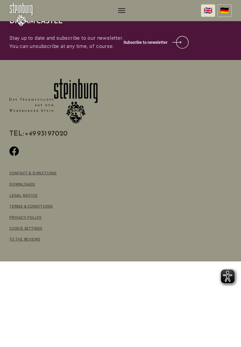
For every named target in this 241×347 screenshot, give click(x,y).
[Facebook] (14, 151)
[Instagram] (42, 151)
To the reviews (24, 239)
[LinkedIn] (56, 151)
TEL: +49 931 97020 (38, 133)
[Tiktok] (28, 151)
